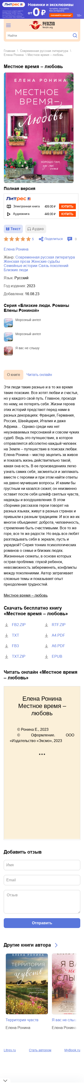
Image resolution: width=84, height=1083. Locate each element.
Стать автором (40, 1050)
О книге (13, 375)
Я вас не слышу (27, 348)
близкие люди (16, 270)
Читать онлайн (39, 375)
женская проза (17, 261)
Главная (9, 51)
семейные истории (20, 266)
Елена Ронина (14, 55)
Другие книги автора (27, 945)
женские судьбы (45, 261)
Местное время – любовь (26, 595)
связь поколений (53, 266)
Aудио (38, 229)
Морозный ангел (28, 320)
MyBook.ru (72, 1050)
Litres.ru (10, 1050)
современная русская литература (44, 51)
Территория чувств (22, 1020)
